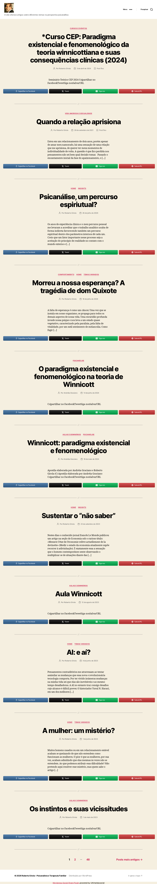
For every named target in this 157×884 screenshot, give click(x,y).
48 (88, 859)
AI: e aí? (78, 652)
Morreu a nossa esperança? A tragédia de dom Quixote (78, 287)
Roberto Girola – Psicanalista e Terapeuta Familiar (44, 876)
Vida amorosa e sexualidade (78, 113)
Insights (82, 188)
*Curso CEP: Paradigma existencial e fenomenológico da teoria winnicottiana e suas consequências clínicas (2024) (78, 48)
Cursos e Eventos (78, 28)
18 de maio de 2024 (91, 459)
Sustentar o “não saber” (78, 515)
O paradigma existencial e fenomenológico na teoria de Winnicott (78, 376)
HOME (73, 188)
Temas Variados (91, 275)
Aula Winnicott (78, 594)
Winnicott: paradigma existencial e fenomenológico (78, 447)
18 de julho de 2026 (90, 299)
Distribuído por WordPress (80, 876)
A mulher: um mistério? (78, 730)
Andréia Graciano (71, 393)
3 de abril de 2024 (84, 68)
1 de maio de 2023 (90, 817)
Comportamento (66, 275)
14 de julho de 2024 (91, 393)
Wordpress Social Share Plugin (66, 883)
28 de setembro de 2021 (83, 130)
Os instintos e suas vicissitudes (78, 809)
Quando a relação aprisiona (78, 122)
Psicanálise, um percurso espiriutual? (78, 201)
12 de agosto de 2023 (90, 602)
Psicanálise (78, 361)
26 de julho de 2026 (90, 213)
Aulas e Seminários (72, 435)
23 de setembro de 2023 (90, 524)
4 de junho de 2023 (90, 661)
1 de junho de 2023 (90, 739)
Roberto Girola (65, 68)
